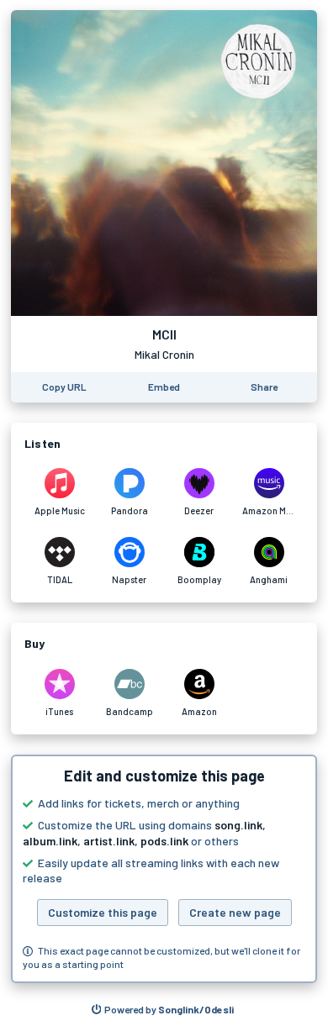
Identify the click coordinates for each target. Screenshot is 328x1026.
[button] (164, 868)
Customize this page (102, 912)
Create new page (235, 912)
